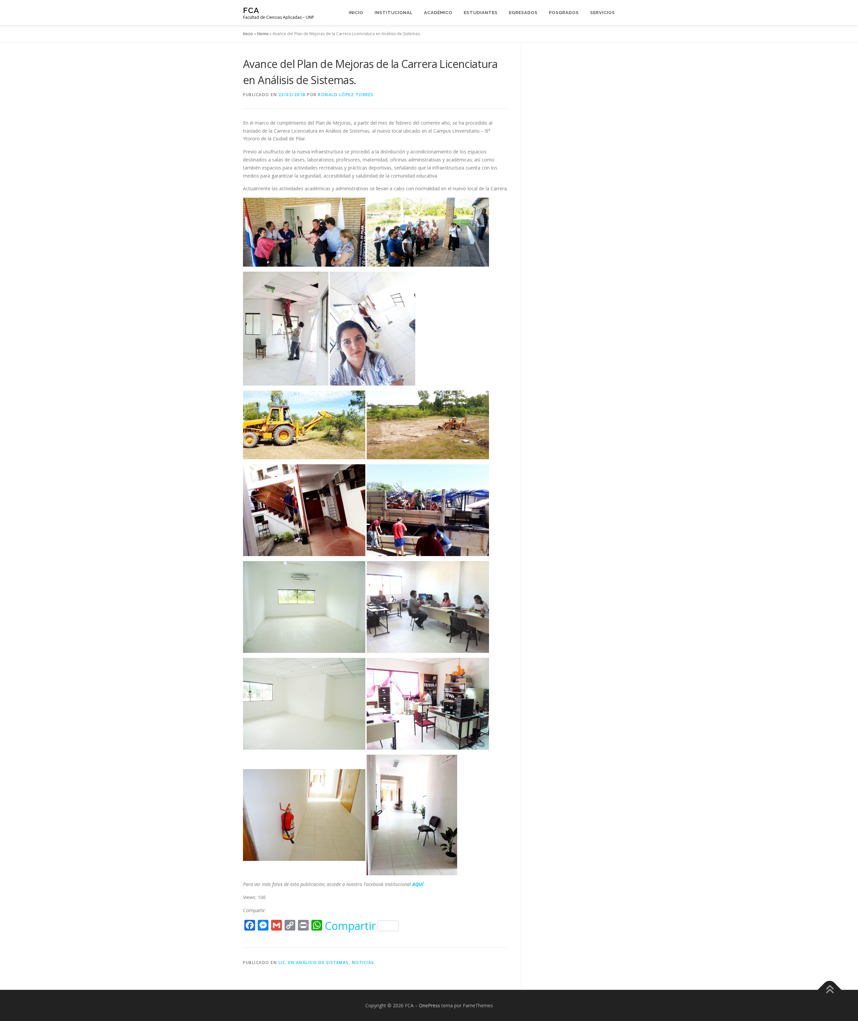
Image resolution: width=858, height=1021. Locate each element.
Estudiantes (481, 12)
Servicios (602, 12)
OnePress (429, 1005)
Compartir (350, 926)
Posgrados (564, 12)
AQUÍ (417, 884)
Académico (438, 12)
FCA (251, 10)
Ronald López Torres (346, 94)
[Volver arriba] (830, 990)
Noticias (363, 962)
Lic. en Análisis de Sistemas (314, 962)
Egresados (523, 12)
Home (262, 34)
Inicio (356, 12)
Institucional (394, 12)
